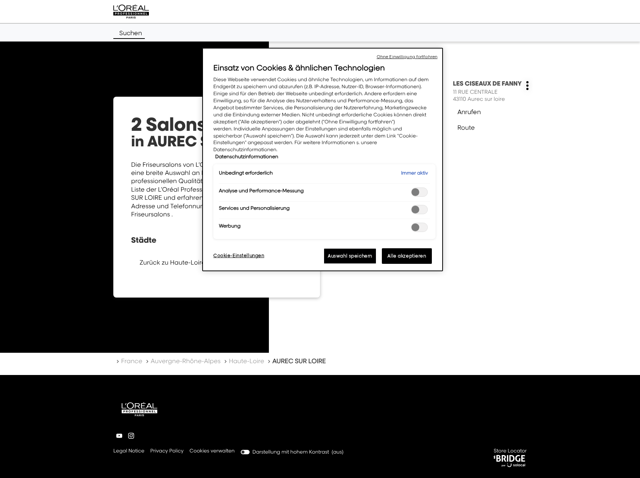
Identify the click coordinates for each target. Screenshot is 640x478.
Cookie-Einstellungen (238, 255)
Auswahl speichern (350, 256)
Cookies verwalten (212, 451)
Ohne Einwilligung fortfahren (407, 56)
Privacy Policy (167, 451)
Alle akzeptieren (406, 256)
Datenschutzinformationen (246, 157)
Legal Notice (128, 451)
